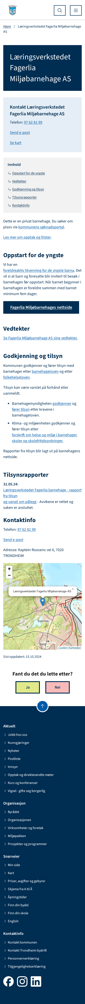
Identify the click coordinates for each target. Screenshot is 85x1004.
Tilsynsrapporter (24, 197)
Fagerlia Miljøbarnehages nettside (41, 307)
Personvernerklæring (23, 958)
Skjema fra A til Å (20, 889)
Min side (14, 865)
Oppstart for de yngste (28, 173)
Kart (11, 873)
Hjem (7, 26)
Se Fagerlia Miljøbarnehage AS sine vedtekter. (40, 338)
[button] (42, 602)
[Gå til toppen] (42, 706)
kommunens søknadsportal (41, 227)
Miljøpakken (17, 836)
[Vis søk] (60, 10)
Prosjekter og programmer (27, 844)
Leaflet (63, 648)
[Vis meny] (76, 10)
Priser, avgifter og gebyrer (26, 881)
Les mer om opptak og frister (27, 237)
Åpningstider (17, 897)
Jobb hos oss (17, 734)
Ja (28, 687)
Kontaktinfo (21, 205)
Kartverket (75, 648)
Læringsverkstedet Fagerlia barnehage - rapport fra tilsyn (42, 493)
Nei (57, 687)
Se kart (15, 142)
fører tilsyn (21, 409)
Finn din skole (18, 913)
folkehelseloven (16, 377)
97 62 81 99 (33, 122)
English (13, 921)
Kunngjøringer (18, 742)
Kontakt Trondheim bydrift (27, 950)
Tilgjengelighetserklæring (27, 966)
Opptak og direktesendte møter (31, 774)
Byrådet (13, 812)
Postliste (14, 758)
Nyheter (13, 750)
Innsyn (13, 766)
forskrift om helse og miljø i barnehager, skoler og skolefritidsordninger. (44, 438)
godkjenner (62, 403)
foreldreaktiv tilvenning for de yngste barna (38, 270)
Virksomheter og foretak (25, 828)
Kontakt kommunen (22, 942)
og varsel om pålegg (19, 501)
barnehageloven (45, 371)
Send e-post (20, 132)
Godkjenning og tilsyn (28, 189)
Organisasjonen (19, 820)
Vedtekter (19, 181)
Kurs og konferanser (23, 782)
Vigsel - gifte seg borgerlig (26, 791)
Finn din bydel (18, 905)
